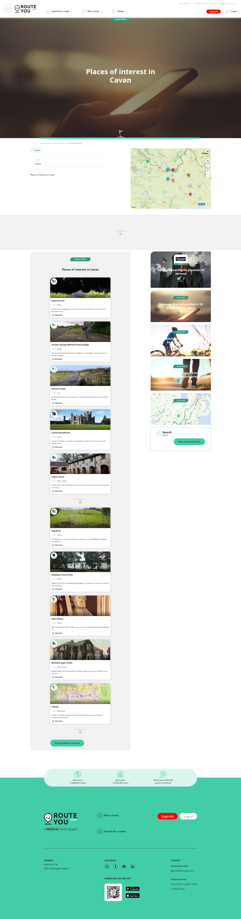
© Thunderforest (186, 208)
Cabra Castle (57, 476)
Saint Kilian (57, 618)
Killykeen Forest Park (62, 574)
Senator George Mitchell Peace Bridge (70, 344)
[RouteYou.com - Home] (25, 9)
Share (38, 163)
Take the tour (184, 3)
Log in (188, 816)
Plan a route (111, 815)
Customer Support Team (185, 884)
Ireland (55, 143)
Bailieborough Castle (61, 662)
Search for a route (115, 831)
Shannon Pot (58, 300)
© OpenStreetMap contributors (200, 208)
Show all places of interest (67, 743)
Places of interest (45, 143)
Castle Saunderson (60, 432)
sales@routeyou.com (183, 870)
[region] (171, 178)
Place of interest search (189, 441)
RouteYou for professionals (206, 3)
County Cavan (58, 388)
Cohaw (54, 706)
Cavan (67, 143)
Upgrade (213, 11)
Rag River (56, 530)
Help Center (179, 888)
